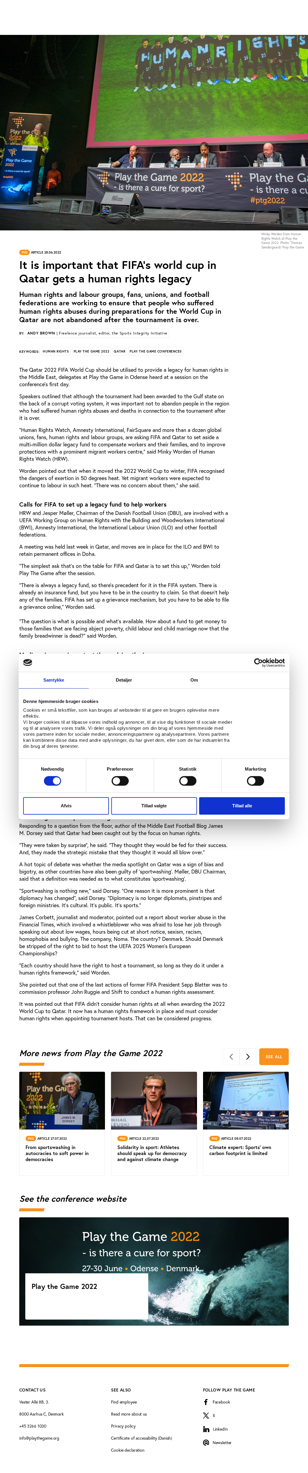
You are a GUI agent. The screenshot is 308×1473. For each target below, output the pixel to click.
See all (274, 1056)
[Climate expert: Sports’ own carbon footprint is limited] (246, 1124)
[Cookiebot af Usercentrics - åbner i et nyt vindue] (258, 662)
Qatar (119, 351)
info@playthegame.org (39, 1438)
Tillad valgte (154, 805)
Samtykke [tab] (53, 680)
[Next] (247, 1056)
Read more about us (128, 1414)
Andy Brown (97, 333)
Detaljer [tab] (124, 680)
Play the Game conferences (156, 351)
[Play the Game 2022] (154, 1271)
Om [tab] (194, 680)
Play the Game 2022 (91, 351)
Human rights (56, 351)
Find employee (124, 1402)
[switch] (120, 781)
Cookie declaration (127, 1450)
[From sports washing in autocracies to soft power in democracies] (62, 1124)
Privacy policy (123, 1426)
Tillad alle (242, 805)
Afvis (66, 805)
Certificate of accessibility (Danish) (141, 1438)
